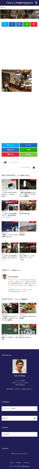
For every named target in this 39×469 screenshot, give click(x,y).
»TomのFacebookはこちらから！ (17, 291)
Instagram (26, 462)
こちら (23, 453)
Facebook (18, 462)
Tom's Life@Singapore (19, 2)
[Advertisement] (19, 47)
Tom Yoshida (13, 277)
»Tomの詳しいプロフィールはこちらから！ (20, 289)
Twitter (12, 462)
